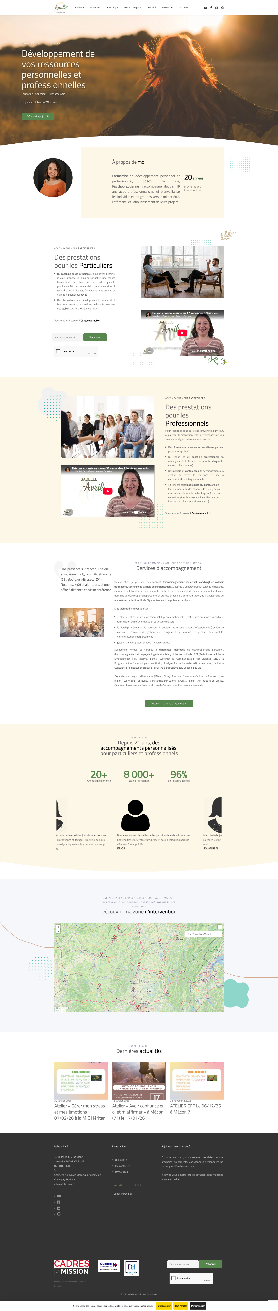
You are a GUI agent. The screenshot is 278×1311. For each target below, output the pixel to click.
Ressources (121, 1171)
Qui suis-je (121, 1159)
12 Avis (137, 1184)
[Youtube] (59, 1196)
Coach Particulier (123, 1193)
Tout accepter (164, 1306)
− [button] (58, 931)
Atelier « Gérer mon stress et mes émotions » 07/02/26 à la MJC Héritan (80, 1111)
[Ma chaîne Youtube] (205, 7)
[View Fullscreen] (220, 927)
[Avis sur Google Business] (222, 7)
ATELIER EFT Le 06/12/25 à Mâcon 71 (195, 1108)
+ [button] (58, 927)
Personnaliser (198, 1306)
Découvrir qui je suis (192, 190)
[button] (38, 116)
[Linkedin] (216, 7)
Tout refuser (181, 1306)
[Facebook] (211, 7)
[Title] (59, 1214)
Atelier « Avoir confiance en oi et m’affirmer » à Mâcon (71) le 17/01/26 (138, 1111)
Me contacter (122, 1166)
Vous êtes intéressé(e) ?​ (75, 320)
